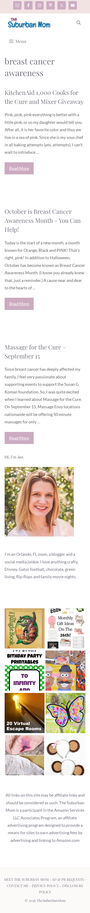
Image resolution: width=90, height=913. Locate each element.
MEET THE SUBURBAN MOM (26, 879)
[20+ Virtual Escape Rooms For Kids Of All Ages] (25, 714)
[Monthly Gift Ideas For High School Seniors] (65, 629)
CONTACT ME (17, 885)
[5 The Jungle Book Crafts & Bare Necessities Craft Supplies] (25, 629)
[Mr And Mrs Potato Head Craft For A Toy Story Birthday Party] (65, 672)
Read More (19, 168)
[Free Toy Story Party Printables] (25, 672)
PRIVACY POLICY (45, 885)
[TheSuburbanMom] (29, 22)
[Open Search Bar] (78, 22)
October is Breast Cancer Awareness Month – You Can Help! (43, 220)
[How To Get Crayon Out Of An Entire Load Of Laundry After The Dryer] (25, 756)
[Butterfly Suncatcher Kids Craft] (65, 714)
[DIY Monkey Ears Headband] (65, 756)
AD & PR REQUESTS (68, 879)
